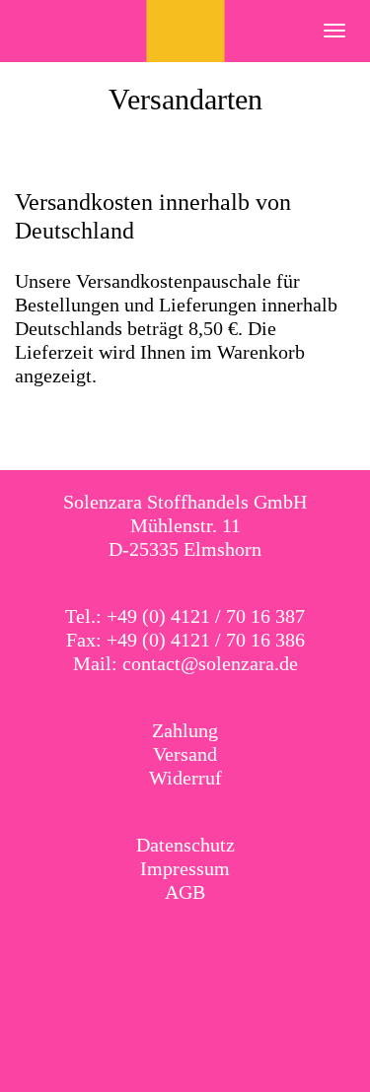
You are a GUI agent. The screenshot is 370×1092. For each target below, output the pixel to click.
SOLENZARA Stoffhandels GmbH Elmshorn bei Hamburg (185, 31)
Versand (185, 754)
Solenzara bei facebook (165, 943)
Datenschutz (185, 844)
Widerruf (185, 777)
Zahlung (185, 730)
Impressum (185, 868)
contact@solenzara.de (210, 663)
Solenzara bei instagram (205, 943)
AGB (185, 892)
